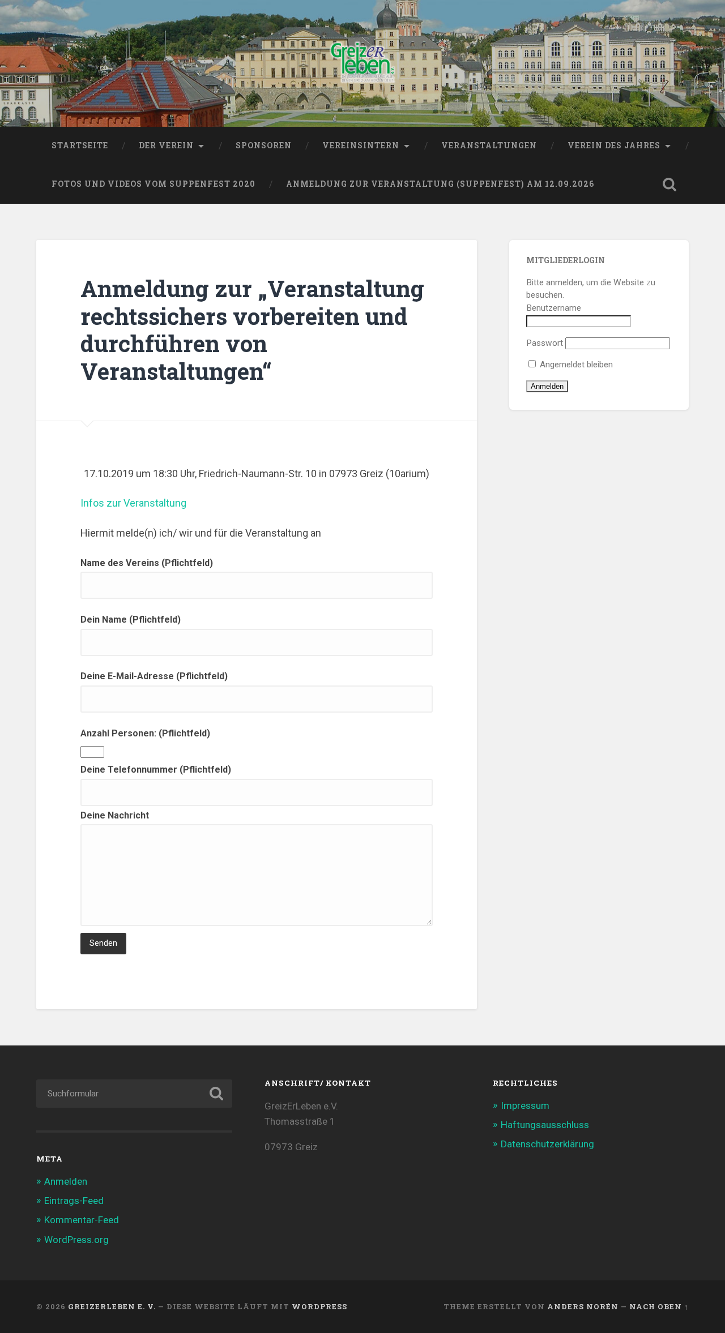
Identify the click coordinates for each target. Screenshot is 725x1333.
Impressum (525, 1105)
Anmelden (65, 1181)
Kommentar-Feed (81, 1219)
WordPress (319, 1306)
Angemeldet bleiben (575, 364)
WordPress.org (76, 1239)
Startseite (80, 145)
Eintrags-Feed (74, 1200)
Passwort (544, 343)
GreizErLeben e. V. (112, 1306)
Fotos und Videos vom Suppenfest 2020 (153, 184)
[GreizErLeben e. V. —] (362, 63)
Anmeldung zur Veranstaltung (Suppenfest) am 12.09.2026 (440, 184)
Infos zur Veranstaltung (133, 503)
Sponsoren (264, 145)
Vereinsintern (360, 145)
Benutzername (553, 308)
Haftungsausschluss (545, 1124)
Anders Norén (583, 1306)
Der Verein (166, 145)
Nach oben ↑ (659, 1306)
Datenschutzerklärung (547, 1144)
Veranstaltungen (489, 145)
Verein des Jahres (614, 145)
